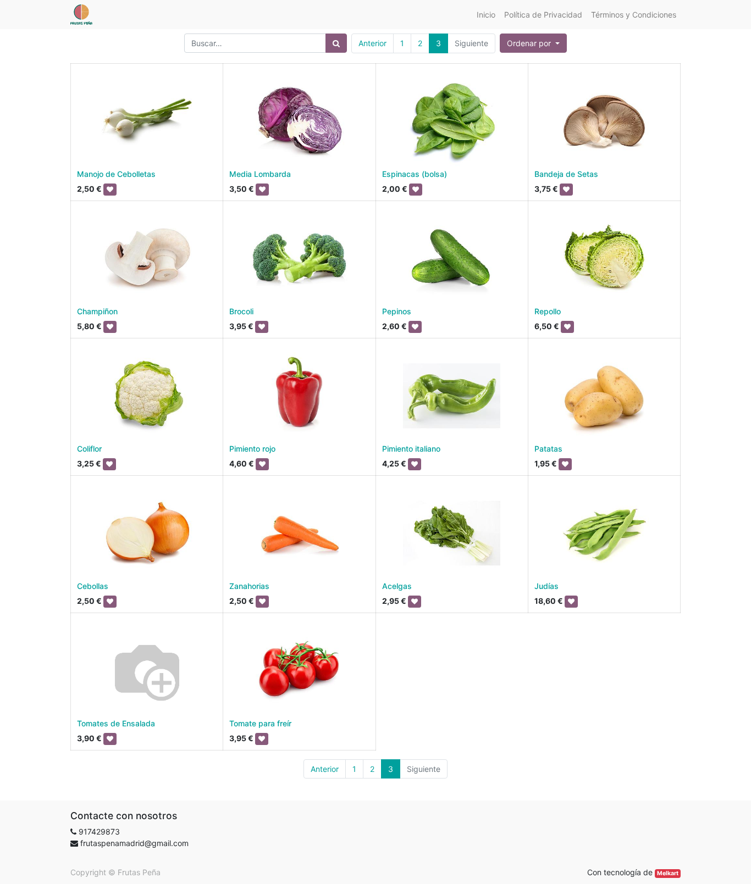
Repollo (547, 311)
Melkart (667, 873)
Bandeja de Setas (566, 174)
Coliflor (89, 448)
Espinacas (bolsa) (414, 174)
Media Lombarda (260, 174)
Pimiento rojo (252, 448)
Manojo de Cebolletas (116, 174)
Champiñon (97, 311)
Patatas (548, 448)
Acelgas (397, 586)
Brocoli (241, 311)
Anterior (372, 43)
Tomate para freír (260, 723)
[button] (533, 43)
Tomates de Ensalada (116, 723)
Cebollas (92, 586)
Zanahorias (249, 586)
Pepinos (396, 311)
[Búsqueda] (336, 43)
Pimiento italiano (411, 448)
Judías (546, 586)
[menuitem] (486, 14)
